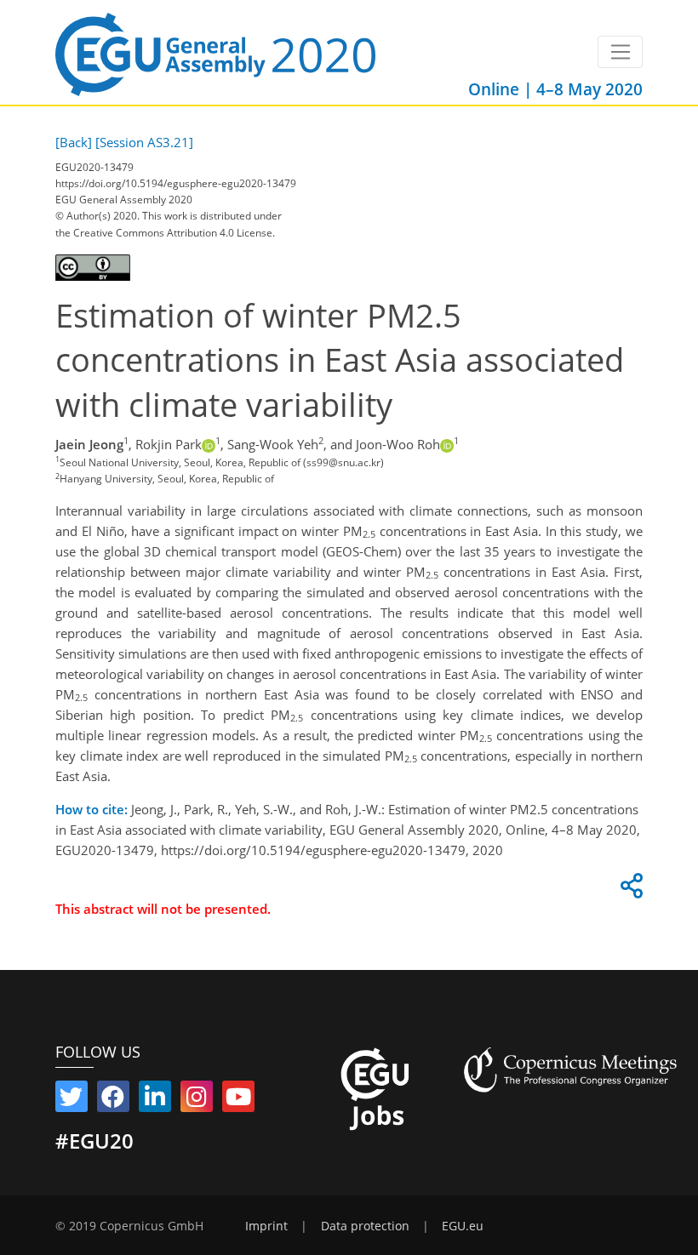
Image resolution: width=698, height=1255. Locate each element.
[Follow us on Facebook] (113, 1100)
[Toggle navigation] (620, 52)
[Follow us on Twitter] (71, 1100)
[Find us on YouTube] (238, 1100)
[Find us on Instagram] (196, 1100)
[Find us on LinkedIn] (155, 1100)
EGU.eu (462, 1226)
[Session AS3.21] (144, 142)
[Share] (629, 889)
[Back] (73, 142)
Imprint (266, 1226)
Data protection (365, 1226)
